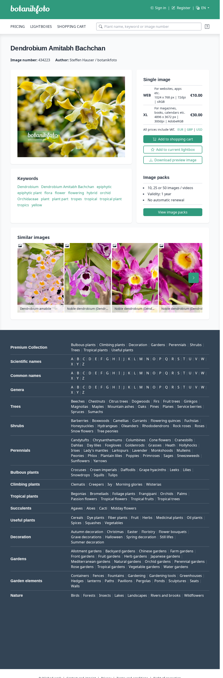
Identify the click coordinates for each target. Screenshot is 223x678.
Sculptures (177, 580)
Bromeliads (99, 493)
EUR (180, 129)
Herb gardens (135, 556)
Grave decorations (86, 537)
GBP (190, 129)
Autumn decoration (87, 531)
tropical (90, 199)
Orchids (166, 493)
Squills (99, 475)
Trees (75, 350)
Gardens (158, 344)
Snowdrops (80, 475)
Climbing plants (112, 344)
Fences (98, 575)
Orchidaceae (27, 199)
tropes (76, 199)
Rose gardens (82, 566)
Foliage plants (123, 493)
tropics (23, 205)
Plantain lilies (111, 455)
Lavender (139, 450)
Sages (168, 455)
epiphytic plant (29, 192)
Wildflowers (194, 595)
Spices (76, 522)
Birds (75, 595)
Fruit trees (171, 401)
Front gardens (83, 556)
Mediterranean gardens (90, 561)
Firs (156, 401)
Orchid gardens (158, 561)
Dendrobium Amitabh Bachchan (67, 186)
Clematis (78, 484)
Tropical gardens (111, 566)
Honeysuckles (82, 425)
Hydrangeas (108, 425)
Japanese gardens (165, 556)
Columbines (135, 440)
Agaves (77, 508)
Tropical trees (168, 498)
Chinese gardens (153, 551)
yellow (37, 205)
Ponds (159, 580)
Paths (109, 580)
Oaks (142, 406)
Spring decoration (141, 537)
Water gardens (176, 566)
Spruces (77, 411)
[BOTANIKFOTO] (30, 9)
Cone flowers (160, 440)
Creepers (96, 484)
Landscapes (137, 595)
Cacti (103, 508)
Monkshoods (162, 450)
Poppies (132, 455)
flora (48, 192)
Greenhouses (191, 575)
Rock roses (182, 425)
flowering (76, 192)
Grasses (155, 445)
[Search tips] (207, 26)
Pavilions (125, 580)
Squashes (93, 522)
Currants (139, 420)
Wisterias (153, 484)
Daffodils (128, 469)
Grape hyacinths (152, 469)
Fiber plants (117, 517)
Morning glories (129, 484)
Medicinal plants (169, 517)
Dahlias (77, 445)
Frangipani (148, 493)
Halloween (114, 537)
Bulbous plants (83, 344)
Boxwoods (100, 420)
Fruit (135, 517)
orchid (105, 192)
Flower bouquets (173, 531)
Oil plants (195, 517)
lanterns (94, 580)
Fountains (116, 575)
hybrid (92, 192)
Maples (98, 406)
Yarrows (100, 460)
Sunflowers (80, 460)
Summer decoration (87, 542)
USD (199, 129)
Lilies (187, 469)
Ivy (110, 484)
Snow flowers (82, 431)
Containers (80, 575)
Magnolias (79, 406)
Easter (132, 531)
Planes (168, 406)
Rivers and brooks (166, 595)
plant (45, 199)
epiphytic (104, 186)
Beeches (78, 401)
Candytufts (80, 440)
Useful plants (122, 350)
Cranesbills (184, 440)
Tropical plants (96, 350)
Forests (89, 595)
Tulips (113, 475)
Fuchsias (191, 420)
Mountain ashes (121, 406)
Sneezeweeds (188, 455)
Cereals (77, 517)
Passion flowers (84, 498)
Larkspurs (120, 450)
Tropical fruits (142, 498)
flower (60, 192)
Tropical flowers (114, 498)
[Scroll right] (193, 278)
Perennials (177, 344)
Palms (182, 493)
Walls (75, 586)
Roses (199, 425)
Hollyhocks (188, 445)
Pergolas (143, 580)
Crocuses (78, 469)
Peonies (77, 455)
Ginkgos (191, 401)
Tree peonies (107, 431)
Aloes (90, 508)
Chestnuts (96, 401)
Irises (75, 450)
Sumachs (95, 411)
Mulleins (184, 450)
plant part (60, 199)
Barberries (79, 420)
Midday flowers (123, 508)
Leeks (174, 469)
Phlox (92, 455)
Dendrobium (28, 186)
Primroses (151, 455)
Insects (105, 595)
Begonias (78, 493)
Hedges (77, 580)
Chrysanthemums (107, 440)
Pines (154, 406)
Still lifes (166, 537)
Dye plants (95, 517)
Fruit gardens (109, 556)
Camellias (121, 420)
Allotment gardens (86, 551)
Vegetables (114, 522)
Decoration (138, 344)
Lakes (119, 595)
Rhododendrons (155, 425)
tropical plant (111, 199)
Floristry (148, 531)
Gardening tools (162, 575)
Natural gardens (127, 561)
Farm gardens (181, 551)
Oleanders (130, 425)
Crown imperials (103, 469)
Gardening (136, 575)
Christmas (115, 531)
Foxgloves (113, 445)
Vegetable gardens (144, 566)
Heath (170, 445)
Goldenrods (135, 445)
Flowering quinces (166, 420)
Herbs (147, 517)
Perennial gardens (189, 561)
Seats (194, 580)
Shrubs (196, 344)
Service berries (189, 406)
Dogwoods (141, 401)
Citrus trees (118, 401)
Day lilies (94, 445)
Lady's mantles (96, 450)
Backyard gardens (120, 551)
